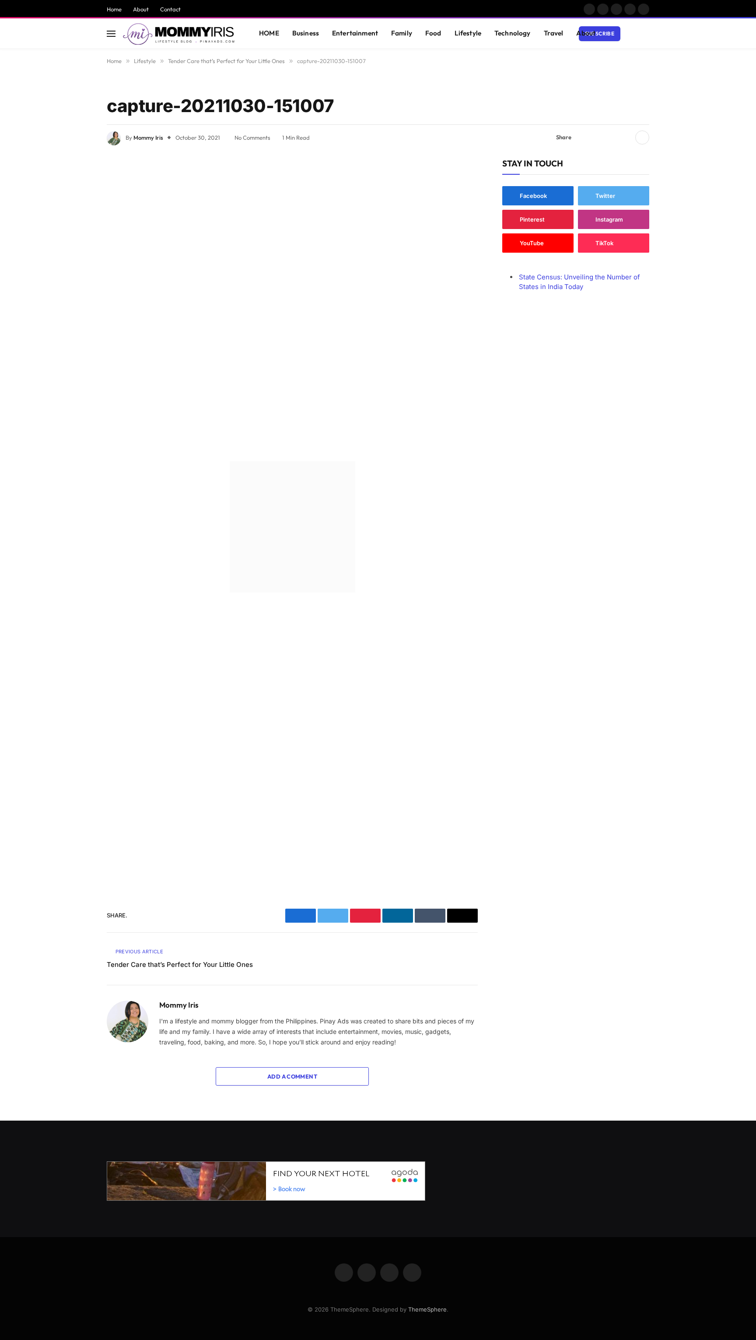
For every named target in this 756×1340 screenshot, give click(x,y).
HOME (269, 33)
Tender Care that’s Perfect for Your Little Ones (180, 964)
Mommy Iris (148, 137)
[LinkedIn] (76, 234)
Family (401, 33)
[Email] (76, 279)
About (141, 9)
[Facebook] (76, 190)
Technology (512, 33)
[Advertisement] (292, 305)
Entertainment (355, 33)
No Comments (252, 137)
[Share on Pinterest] (611, 137)
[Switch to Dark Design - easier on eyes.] (632, 33)
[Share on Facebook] (583, 137)
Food (433, 33)
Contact (170, 9)
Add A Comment (292, 1076)
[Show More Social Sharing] (642, 137)
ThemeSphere (427, 1309)
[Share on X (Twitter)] (597, 137)
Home (114, 9)
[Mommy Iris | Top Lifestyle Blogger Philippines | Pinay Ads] (179, 33)
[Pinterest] (76, 257)
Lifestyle (468, 33)
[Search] (645, 33)
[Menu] (111, 33)
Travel (554, 33)
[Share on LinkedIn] (625, 137)
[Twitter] (76, 212)
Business (305, 33)
